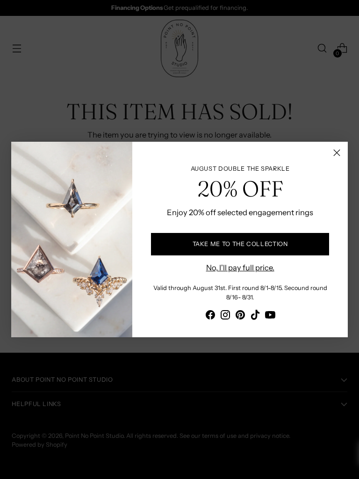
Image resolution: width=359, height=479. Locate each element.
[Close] (337, 152)
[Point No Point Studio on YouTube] (270, 316)
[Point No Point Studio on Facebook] (210, 316)
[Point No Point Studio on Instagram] (225, 316)
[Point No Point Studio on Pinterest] (240, 316)
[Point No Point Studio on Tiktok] (255, 316)
